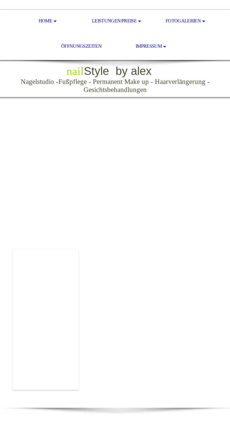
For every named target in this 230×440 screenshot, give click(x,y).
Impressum (149, 46)
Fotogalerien (183, 20)
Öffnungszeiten (81, 46)
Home (45, 20)
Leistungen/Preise (114, 20)
